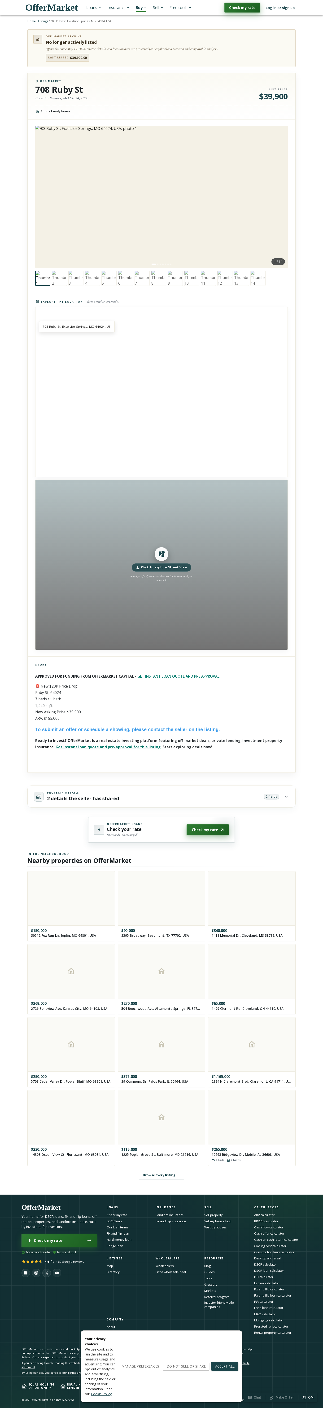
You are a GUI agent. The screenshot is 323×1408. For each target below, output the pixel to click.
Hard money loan (119, 1239)
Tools (208, 1278)
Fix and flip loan (118, 1233)
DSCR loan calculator (269, 1270)
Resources (214, 1258)
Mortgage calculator (268, 1320)
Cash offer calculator (269, 1233)
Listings (43, 21)
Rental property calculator (272, 1332)
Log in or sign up (280, 7)
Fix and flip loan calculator (272, 1295)
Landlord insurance (170, 1215)
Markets (210, 1291)
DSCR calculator (265, 1264)
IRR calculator (263, 1301)
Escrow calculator (266, 1283)
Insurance (117, 7)
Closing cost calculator (270, 1246)
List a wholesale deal (171, 1272)
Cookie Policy (101, 1394)
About (111, 1327)
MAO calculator (265, 1314)
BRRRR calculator (266, 1221)
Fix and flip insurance (171, 1221)
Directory (113, 1272)
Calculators (266, 1207)
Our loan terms (117, 1227)
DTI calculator (263, 1277)
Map (110, 1266)
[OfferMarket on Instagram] (36, 1273)
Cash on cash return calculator (276, 1239)
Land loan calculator (268, 1308)
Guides (209, 1272)
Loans (91, 7)
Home (31, 21)
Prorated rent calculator (271, 1326)
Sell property (213, 1215)
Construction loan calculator (274, 1252)
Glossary (210, 1284)
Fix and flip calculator (269, 1289)
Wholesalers (165, 1266)
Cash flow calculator (268, 1227)
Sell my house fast (217, 1221)
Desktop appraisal (267, 1258)
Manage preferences (140, 1366)
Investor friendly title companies (219, 1304)
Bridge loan (115, 1246)
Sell (156, 7)
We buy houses (215, 1227)
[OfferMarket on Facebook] (26, 1273)
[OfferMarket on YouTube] (57, 1273)
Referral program (216, 1297)
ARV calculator (264, 1215)
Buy (139, 7)
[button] (161, 565)
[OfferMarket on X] (46, 1273)
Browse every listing (161, 1175)
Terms (72, 1372)
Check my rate (242, 7)
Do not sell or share (186, 1366)
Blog (207, 1266)
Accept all (225, 1366)
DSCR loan (114, 1221)
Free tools (179, 7)
